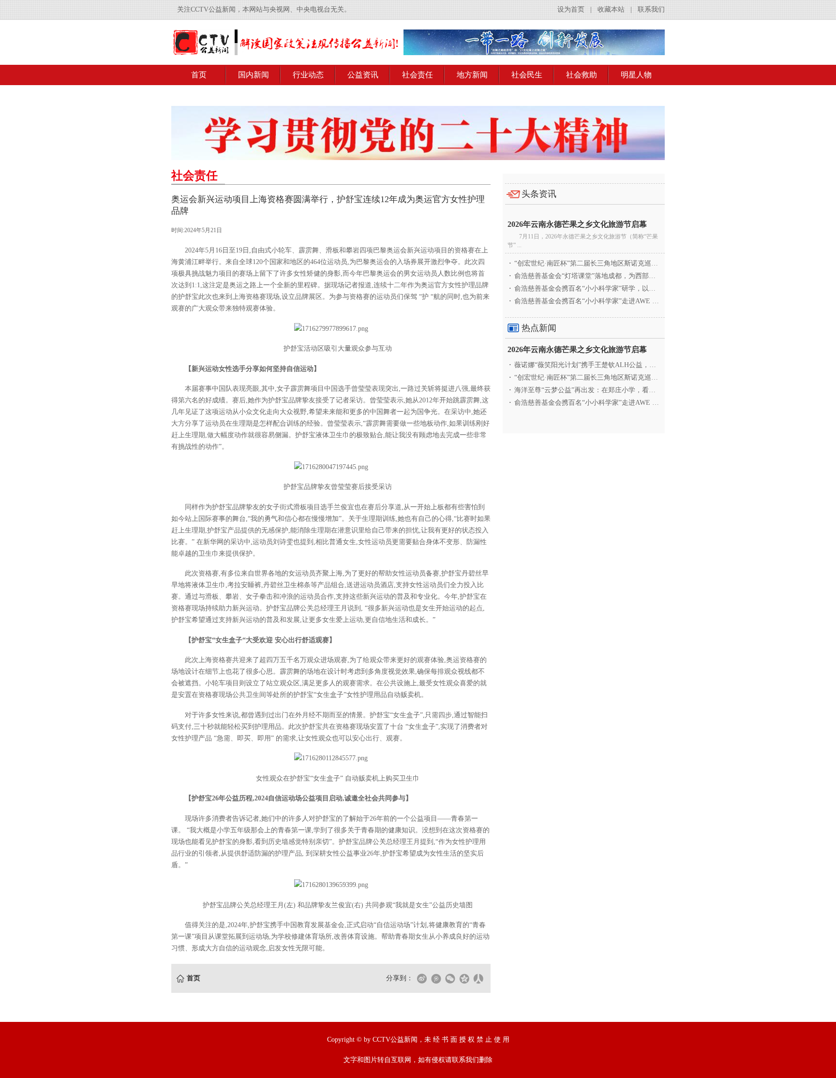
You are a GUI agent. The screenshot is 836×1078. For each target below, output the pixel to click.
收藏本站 (611, 9)
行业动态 (308, 75)
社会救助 (581, 75)
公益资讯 (362, 75)
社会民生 (526, 75)
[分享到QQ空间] (464, 978)
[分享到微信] (450, 978)
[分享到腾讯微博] (436, 978)
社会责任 (417, 75)
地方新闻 (472, 75)
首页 (199, 75)
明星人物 (636, 75)
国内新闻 (253, 75)
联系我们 (651, 9)
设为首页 (570, 9)
